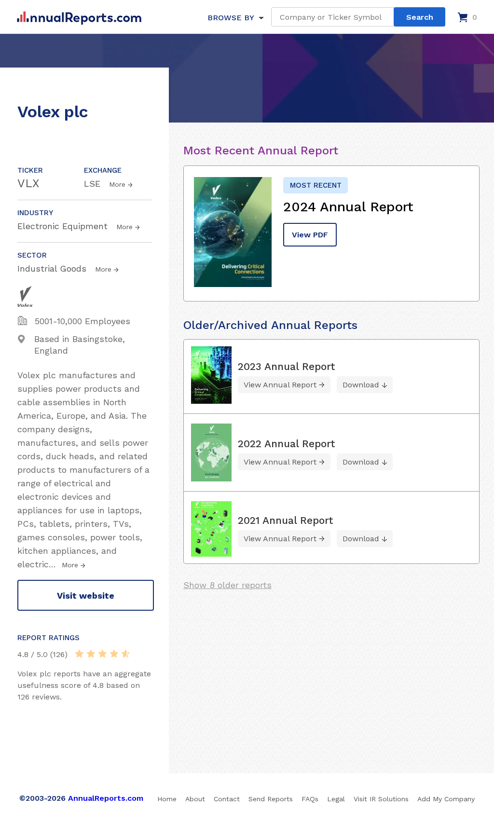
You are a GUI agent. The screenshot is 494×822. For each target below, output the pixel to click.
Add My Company (446, 799)
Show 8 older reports (227, 585)
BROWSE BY (230, 17)
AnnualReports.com (105, 798)
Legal (336, 799)
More (117, 184)
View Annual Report (280, 384)
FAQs (310, 799)
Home (167, 799)
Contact (227, 799)
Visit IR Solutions (381, 799)
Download (361, 384)
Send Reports (270, 799)
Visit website (85, 595)
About (195, 799)
